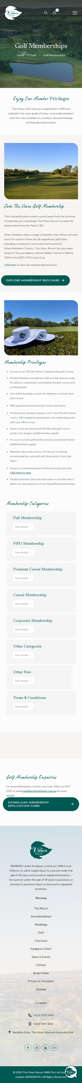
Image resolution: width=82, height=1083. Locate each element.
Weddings (41, 924)
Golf (33, 55)
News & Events (41, 957)
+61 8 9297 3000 (43, 1015)
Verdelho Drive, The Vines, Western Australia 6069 (42, 1032)
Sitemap (41, 989)
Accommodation (41, 916)
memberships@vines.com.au (39, 791)
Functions (41, 940)
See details (22, 526)
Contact (41, 965)
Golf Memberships (54, 55)
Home (20, 55)
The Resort (41, 908)
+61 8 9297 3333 (43, 1023)
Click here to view (20, 472)
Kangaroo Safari (41, 948)
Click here (10, 264)
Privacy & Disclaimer (41, 981)
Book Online (41, 973)
